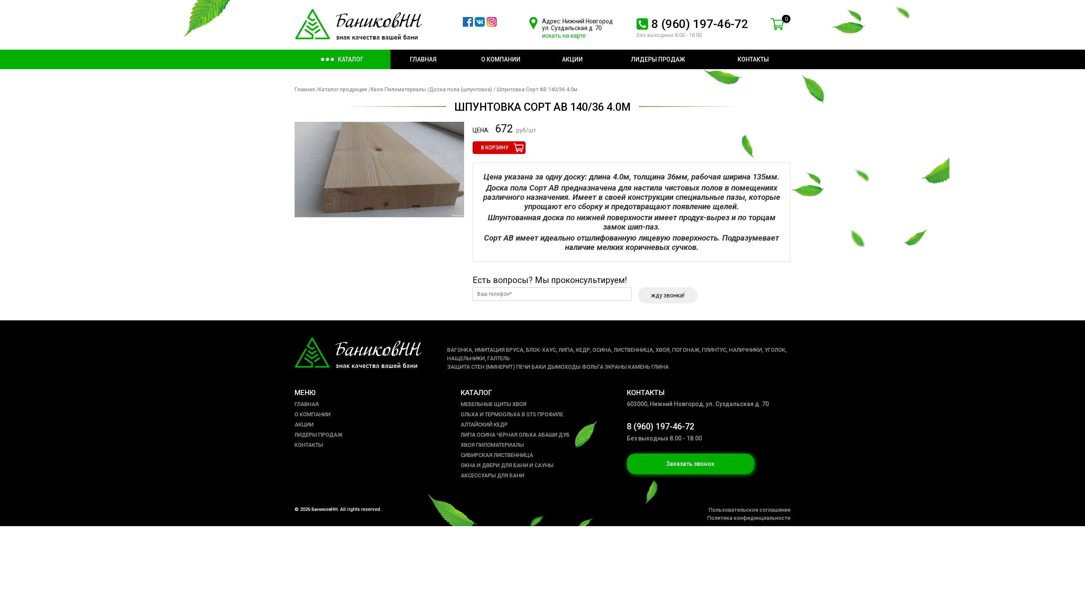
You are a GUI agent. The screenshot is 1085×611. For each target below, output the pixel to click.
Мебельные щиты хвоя (493, 404)
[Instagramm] (492, 24)
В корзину (495, 148)
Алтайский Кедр (484, 424)
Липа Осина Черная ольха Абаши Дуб (515, 435)
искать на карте (564, 35)
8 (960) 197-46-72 (699, 24)
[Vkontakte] (480, 24)
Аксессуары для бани (492, 475)
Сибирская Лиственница (497, 455)
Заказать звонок (690, 463)
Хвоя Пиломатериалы (398, 89)
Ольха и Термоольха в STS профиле (512, 414)
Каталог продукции (342, 89)
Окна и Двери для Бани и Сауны (507, 465)
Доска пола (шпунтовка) (460, 89)
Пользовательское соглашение (749, 510)
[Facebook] (468, 24)
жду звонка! (667, 295)
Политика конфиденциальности (748, 518)
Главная (305, 89)
